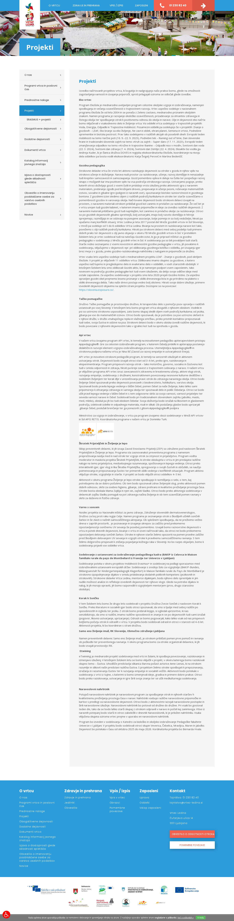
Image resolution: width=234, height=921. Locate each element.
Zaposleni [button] (141, 5)
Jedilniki (69, 802)
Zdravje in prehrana (83, 791)
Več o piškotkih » (185, 917)
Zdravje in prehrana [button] (86, 5)
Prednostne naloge (36, 100)
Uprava (144, 797)
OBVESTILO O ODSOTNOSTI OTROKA (193, 834)
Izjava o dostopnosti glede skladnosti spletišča (37, 178)
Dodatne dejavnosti (37, 139)
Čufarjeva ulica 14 (181, 818)
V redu (201, 917)
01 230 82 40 (177, 5)
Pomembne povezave (117, 809)
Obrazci (115, 802)
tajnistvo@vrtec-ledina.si (186, 802)
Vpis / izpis (120, 791)
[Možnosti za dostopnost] (6, 914)
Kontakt (177, 791)
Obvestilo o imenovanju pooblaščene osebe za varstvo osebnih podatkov (39, 198)
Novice (28, 214)
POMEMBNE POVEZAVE (192, 845)
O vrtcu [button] (54, 5)
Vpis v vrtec (117, 797)
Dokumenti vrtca (35, 150)
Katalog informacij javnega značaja (36, 162)
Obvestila (70, 807)
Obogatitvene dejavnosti (40, 128)
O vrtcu (26, 791)
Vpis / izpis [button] (116, 5)
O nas (28, 75)
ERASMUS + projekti (39, 119)
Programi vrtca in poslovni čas (40, 87)
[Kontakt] (203, 5)
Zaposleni (149, 791)
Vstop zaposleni (150, 807)
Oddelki (145, 802)
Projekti (29, 110)
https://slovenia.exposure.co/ (96, 289)
